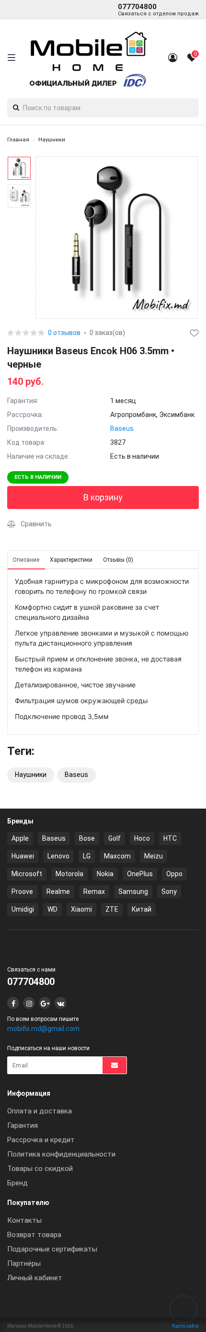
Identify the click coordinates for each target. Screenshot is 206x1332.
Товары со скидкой (40, 1168)
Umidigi (22, 909)
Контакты (24, 1220)
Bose (87, 838)
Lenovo (58, 856)
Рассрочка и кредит (41, 1139)
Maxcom (117, 856)
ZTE (111, 909)
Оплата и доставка (39, 1111)
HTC (170, 838)
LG (87, 856)
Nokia (105, 874)
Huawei (22, 856)
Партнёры (24, 1263)
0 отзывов (64, 333)
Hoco (142, 838)
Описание (25, 559)
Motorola (69, 874)
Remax (94, 891)
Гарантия (22, 1125)
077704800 (158, 9)
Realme (58, 891)
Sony (169, 891)
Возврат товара (34, 1234)
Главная (18, 140)
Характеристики (71, 559)
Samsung (133, 891)
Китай (141, 909)
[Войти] (172, 57)
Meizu (153, 856)
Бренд (17, 1183)
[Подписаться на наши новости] (114, 1065)
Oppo (174, 874)
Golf (114, 838)
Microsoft (26, 874)
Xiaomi (81, 909)
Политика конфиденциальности (61, 1154)
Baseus (122, 428)
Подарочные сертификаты (52, 1249)
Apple (20, 838)
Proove (22, 891)
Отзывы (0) (118, 559)
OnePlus (140, 874)
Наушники (51, 140)
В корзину (103, 497)
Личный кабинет (34, 1278)
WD (52, 909)
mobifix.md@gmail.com (43, 1028)
